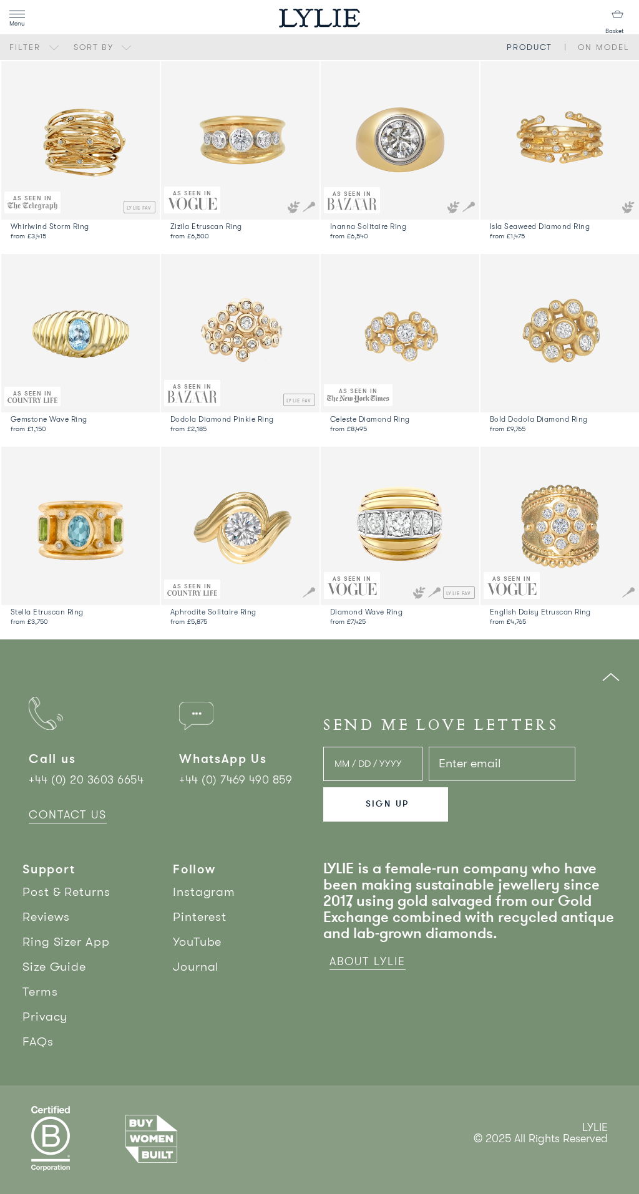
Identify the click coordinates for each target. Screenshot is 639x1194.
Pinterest (200, 917)
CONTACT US (68, 814)
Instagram (204, 892)
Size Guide (54, 966)
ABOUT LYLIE (367, 961)
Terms (40, 991)
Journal (196, 966)
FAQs (38, 1041)
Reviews (46, 917)
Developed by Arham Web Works (570, 1152)
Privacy (44, 1016)
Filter (26, 47)
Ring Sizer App (66, 941)
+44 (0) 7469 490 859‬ (235, 780)
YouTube (197, 941)
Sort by (95, 47)
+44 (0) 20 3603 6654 (86, 780)
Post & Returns (66, 892)
